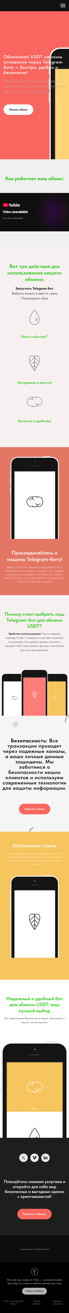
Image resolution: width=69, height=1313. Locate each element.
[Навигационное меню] (63, 5)
